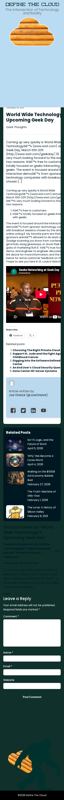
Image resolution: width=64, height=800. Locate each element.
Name (8, 653)
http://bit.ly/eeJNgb (45, 583)
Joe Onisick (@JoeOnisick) (28, 395)
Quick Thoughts (16, 127)
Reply (7, 594)
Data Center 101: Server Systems (35, 371)
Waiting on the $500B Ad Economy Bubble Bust (41, 476)
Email (7, 666)
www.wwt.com (40, 194)
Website (8, 680)
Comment (11, 616)
